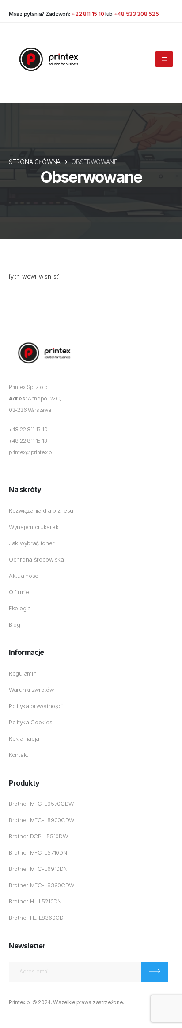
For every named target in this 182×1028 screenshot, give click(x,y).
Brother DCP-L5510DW (38, 836)
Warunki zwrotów (31, 690)
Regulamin (22, 673)
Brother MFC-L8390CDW (41, 885)
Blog (14, 624)
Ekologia (20, 608)
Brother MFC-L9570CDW (41, 803)
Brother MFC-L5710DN (38, 852)
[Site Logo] (48, 59)
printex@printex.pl (31, 452)
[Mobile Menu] (164, 59)
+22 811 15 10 (87, 14)
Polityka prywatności (36, 706)
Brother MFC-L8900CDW (41, 820)
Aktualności (24, 576)
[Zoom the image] (44, 338)
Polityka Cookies (30, 722)
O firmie (19, 592)
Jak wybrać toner (31, 543)
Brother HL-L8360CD (36, 917)
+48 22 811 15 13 (28, 441)
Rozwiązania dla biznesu (41, 510)
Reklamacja (24, 738)
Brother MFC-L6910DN (38, 869)
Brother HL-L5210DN (35, 901)
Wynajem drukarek (33, 527)
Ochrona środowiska (36, 559)
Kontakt (18, 755)
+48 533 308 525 (136, 14)
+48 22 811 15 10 (28, 429)
